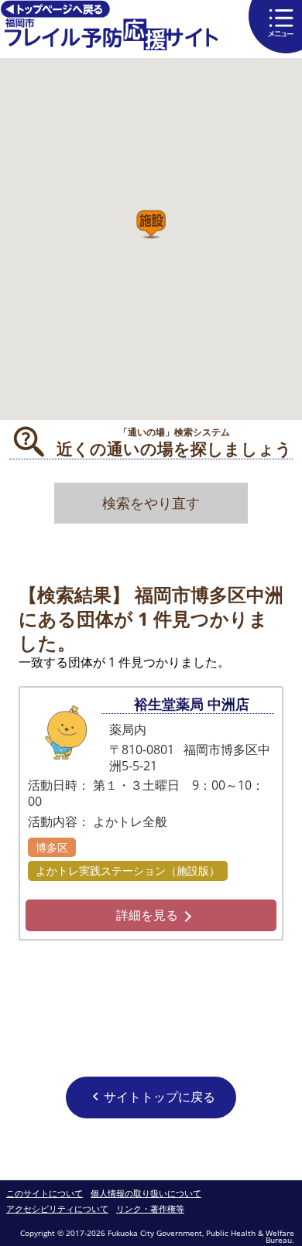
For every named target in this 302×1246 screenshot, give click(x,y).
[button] (151, 224)
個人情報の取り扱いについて (146, 1194)
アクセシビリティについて (57, 1209)
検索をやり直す (151, 502)
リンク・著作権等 (150, 1209)
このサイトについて (44, 1194)
